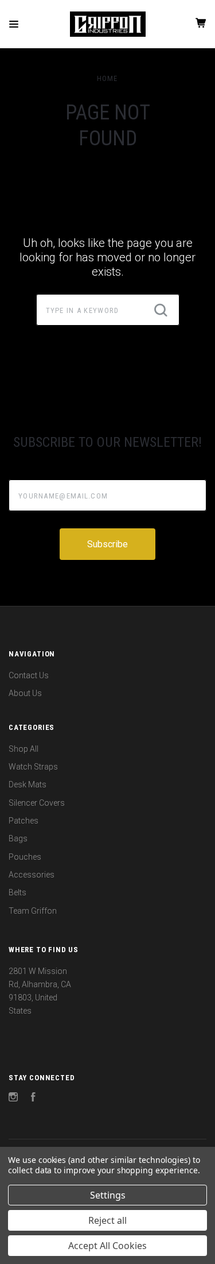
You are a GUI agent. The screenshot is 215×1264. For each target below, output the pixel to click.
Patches (23, 820)
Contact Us (29, 675)
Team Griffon (33, 910)
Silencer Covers (37, 802)
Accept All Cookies (107, 1245)
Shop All (23, 748)
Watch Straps (33, 766)
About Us (25, 693)
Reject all (107, 1220)
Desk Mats (27, 784)
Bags (18, 838)
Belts (17, 892)
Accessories (31, 874)
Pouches (25, 856)
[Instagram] (13, 1098)
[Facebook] (33, 1098)
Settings (108, 1195)
